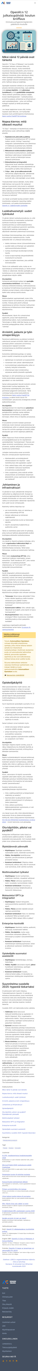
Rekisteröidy (7, 1312)
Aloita (4, 1333)
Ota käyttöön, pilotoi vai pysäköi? (14, 1112)
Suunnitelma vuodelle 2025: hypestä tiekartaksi (18, 1133)
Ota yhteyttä (7, 1304)
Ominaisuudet (7, 1297)
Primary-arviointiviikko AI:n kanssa (14, 1189)
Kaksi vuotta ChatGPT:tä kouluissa (14, 116)
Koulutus (11, 1148)
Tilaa (4, 1301)
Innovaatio (17, 1148)
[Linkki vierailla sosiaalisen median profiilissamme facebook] (7, 1361)
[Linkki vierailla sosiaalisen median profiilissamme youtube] (3, 1361)
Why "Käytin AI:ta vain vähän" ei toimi (15, 1204)
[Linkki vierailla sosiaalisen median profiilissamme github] (13, 1361)
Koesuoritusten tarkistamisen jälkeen (15, 1182)
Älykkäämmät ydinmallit (10, 1114)
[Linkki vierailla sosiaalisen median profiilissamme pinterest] (10, 1361)
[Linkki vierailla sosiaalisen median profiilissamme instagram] (16, 1361)
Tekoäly (5, 1148)
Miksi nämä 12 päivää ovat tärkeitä (14, 1090)
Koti (3, 1293)
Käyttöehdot (7, 1351)
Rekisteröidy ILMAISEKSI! (15, 675)
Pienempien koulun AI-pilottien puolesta (16, 1174)
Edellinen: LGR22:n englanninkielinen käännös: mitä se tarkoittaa (19, 1261)
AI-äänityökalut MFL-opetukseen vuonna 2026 (18, 1211)
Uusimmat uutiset (8, 1322)
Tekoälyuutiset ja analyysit (10, 1140)
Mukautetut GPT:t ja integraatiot (13, 1122)
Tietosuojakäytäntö (9, 1347)
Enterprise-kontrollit (9, 1125)
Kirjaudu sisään (8, 1308)
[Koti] (6, 3)
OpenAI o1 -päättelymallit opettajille (14, 205)
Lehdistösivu (7, 1344)
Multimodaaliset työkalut (10, 1118)
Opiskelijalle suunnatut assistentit (13, 1129)
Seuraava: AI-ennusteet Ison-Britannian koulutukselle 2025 (19, 1265)
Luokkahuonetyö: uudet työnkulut (14, 1097)
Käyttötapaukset (8, 1330)
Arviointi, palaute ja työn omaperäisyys (15, 1101)
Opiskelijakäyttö (7, 1108)
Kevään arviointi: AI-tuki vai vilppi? (14, 1218)
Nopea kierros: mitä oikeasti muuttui (15, 1093)
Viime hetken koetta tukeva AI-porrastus (16, 1196)
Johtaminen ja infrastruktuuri (12, 1105)
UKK (3, 1326)
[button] (35, 3)
